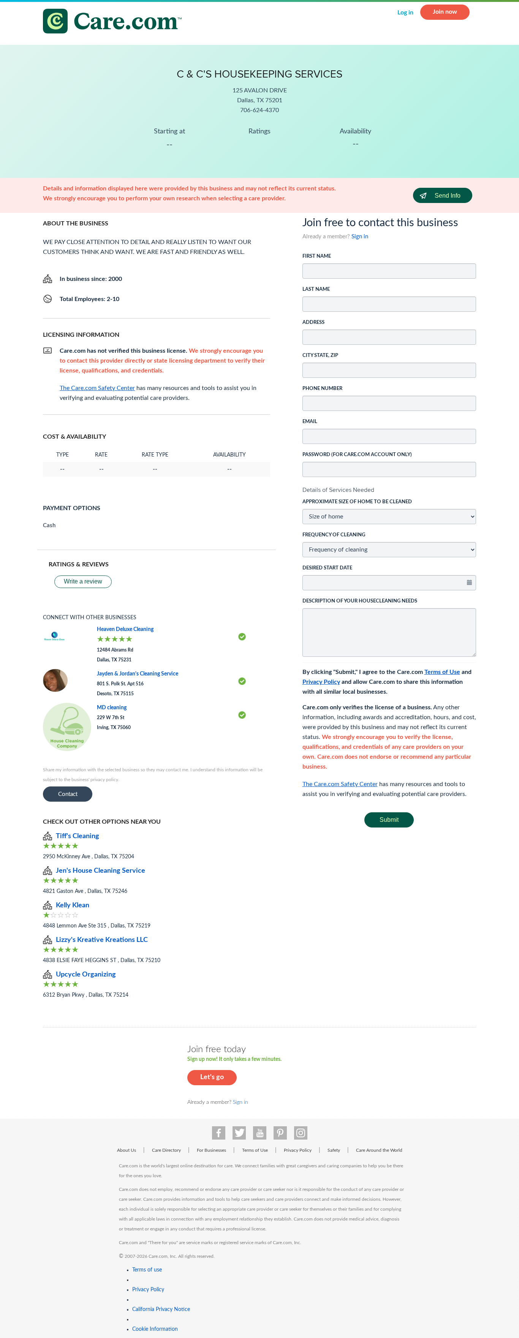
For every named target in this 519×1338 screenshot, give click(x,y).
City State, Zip (320, 355)
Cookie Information (155, 1329)
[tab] (389, 490)
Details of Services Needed (338, 489)
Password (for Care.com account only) (357, 454)
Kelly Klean (72, 905)
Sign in (359, 236)
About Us (126, 1150)
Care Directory (166, 1150)
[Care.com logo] (115, 22)
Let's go (212, 1077)
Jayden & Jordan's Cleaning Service (137, 674)
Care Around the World (379, 1150)
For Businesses (211, 1150)
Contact (68, 794)
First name (316, 256)
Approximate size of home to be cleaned (357, 501)
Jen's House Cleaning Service (100, 870)
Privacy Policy (321, 682)
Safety (334, 1150)
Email (309, 421)
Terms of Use (442, 672)
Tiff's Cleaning (77, 836)
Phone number (322, 388)
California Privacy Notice (161, 1309)
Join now (445, 12)
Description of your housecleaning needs (359, 601)
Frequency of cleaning (333, 535)
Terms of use (147, 1270)
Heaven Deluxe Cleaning (125, 629)
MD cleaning (112, 707)
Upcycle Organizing (86, 974)
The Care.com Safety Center (340, 784)
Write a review (83, 581)
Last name (316, 289)
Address (313, 322)
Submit (389, 819)
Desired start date (327, 568)
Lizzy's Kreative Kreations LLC (102, 940)
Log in (405, 13)
